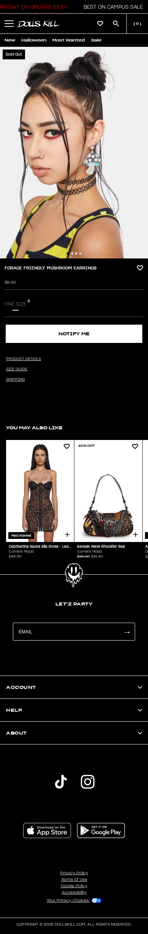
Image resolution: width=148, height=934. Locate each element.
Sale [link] (96, 40)
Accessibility (74, 892)
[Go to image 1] (68, 253)
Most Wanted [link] (68, 40)
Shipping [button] (15, 379)
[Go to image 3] (76, 253)
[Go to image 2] (72, 253)
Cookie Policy (74, 886)
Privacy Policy (74, 873)
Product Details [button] (23, 359)
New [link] (10, 40)
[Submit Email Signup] (126, 631)
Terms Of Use (74, 879)
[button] (111, 7)
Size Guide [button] (16, 369)
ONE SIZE (16, 304)
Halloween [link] (33, 40)
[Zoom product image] (74, 152)
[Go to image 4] (80, 253)
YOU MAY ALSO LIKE (34, 427)
